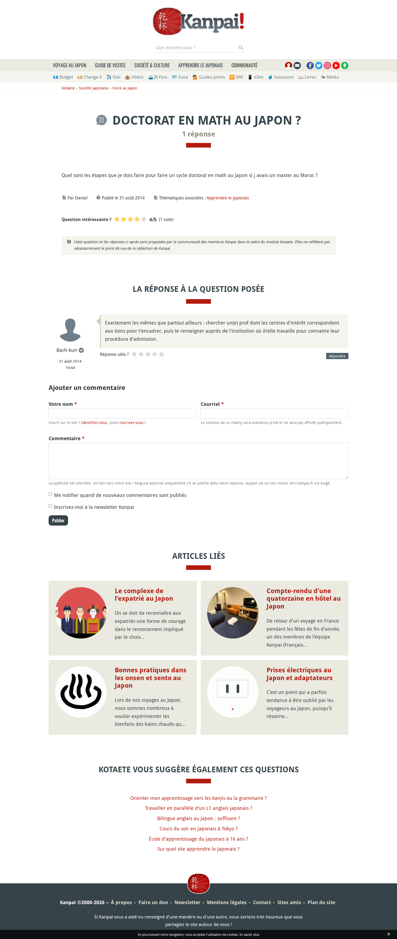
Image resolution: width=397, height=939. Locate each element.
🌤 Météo (329, 77)
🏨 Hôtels (134, 77)
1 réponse (198, 134)
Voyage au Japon (69, 65)
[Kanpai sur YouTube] (336, 65)
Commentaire (67, 438)
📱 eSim (255, 77)
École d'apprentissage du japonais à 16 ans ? (198, 839)
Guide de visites (110, 65)
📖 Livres (307, 77)
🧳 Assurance (281, 77)
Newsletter (187, 902)
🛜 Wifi (236, 77)
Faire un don (153, 902)
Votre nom (63, 404)
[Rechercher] (241, 47)
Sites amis (289, 902)
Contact (262, 902)
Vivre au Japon (125, 88)
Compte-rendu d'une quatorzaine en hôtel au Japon (304, 598)
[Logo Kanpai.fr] (198, 21)
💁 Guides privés (209, 77)
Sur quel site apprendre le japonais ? (198, 849)
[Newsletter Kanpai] (297, 65)
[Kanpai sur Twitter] (318, 65)
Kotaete (68, 88)
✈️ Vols (113, 77)
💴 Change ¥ (89, 77)
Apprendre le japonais (200, 65)
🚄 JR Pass (157, 77)
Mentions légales (227, 902)
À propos (121, 902)
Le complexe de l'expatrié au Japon (144, 595)
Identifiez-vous (94, 422)
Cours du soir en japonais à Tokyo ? (199, 828)
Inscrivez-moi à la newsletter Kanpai (94, 507)
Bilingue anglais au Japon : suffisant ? (198, 818)
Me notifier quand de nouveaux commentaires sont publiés (120, 495)
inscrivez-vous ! (132, 422)
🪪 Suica (180, 77)
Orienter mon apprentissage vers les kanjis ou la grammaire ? (198, 798)
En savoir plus (249, 934)
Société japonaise (94, 88)
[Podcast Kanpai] (344, 65)
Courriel (212, 404)
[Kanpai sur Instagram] (327, 65)
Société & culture (152, 65)
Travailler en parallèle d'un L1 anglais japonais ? (198, 808)
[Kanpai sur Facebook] (310, 65)
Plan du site (321, 902)
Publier (58, 520)
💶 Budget (63, 77)
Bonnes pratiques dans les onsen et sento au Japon (150, 678)
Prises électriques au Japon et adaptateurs (300, 674)
